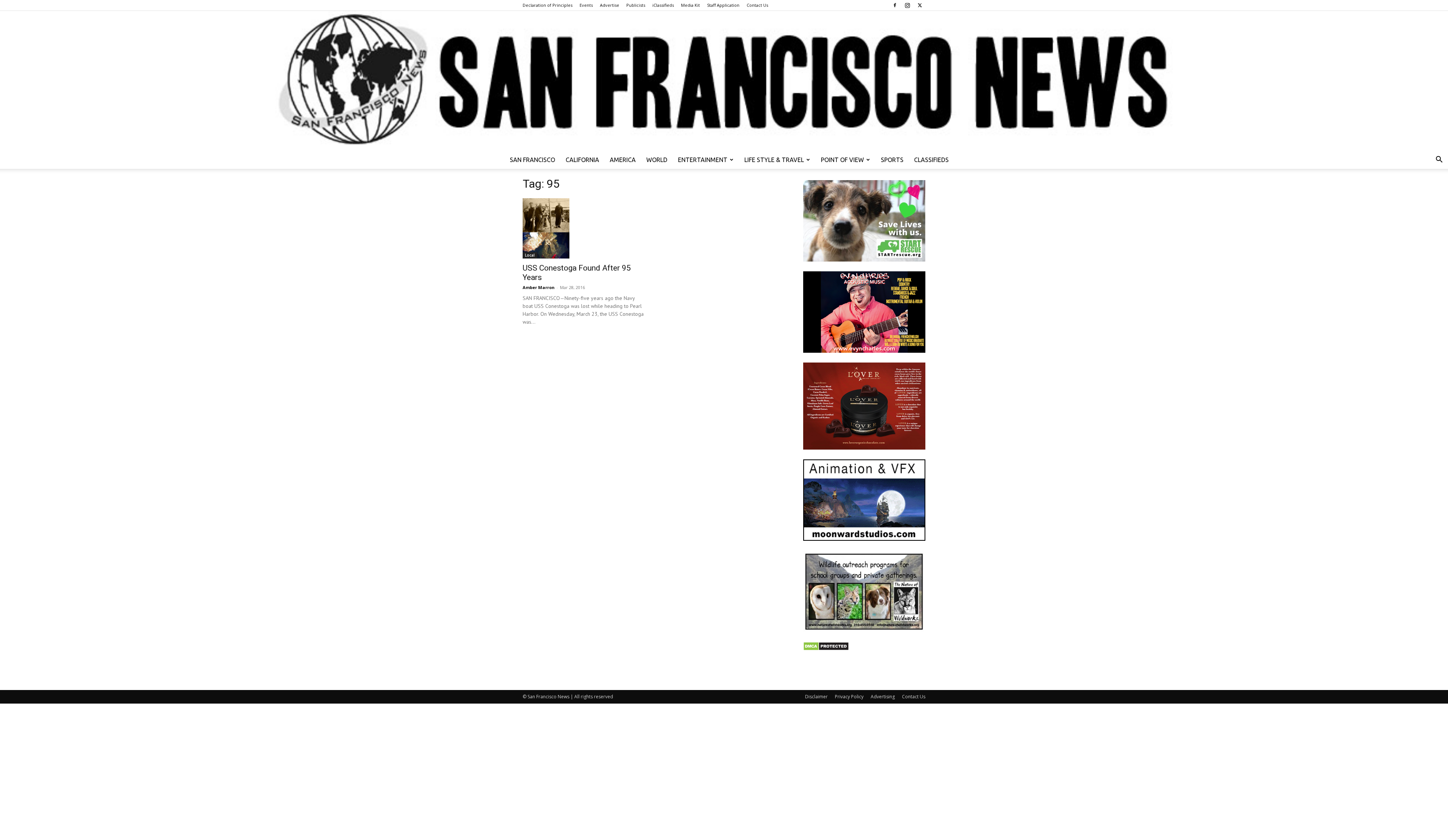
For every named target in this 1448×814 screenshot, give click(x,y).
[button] (1439, 160)
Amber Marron (539, 287)
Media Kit (690, 5)
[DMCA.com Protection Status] (826, 648)
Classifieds (931, 159)
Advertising (883, 696)
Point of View (842, 159)
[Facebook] (894, 5)
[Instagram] (907, 5)
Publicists (635, 5)
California (582, 159)
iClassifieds (663, 5)
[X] (919, 5)
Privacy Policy (849, 696)
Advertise (609, 5)
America (623, 159)
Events (586, 5)
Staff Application (723, 5)
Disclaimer (816, 696)
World (656, 159)
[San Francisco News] (724, 81)
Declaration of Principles (547, 5)
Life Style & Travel (774, 159)
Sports (892, 159)
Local (530, 255)
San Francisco (532, 159)
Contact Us (757, 5)
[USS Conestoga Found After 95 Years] (584, 228)
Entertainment (702, 159)
